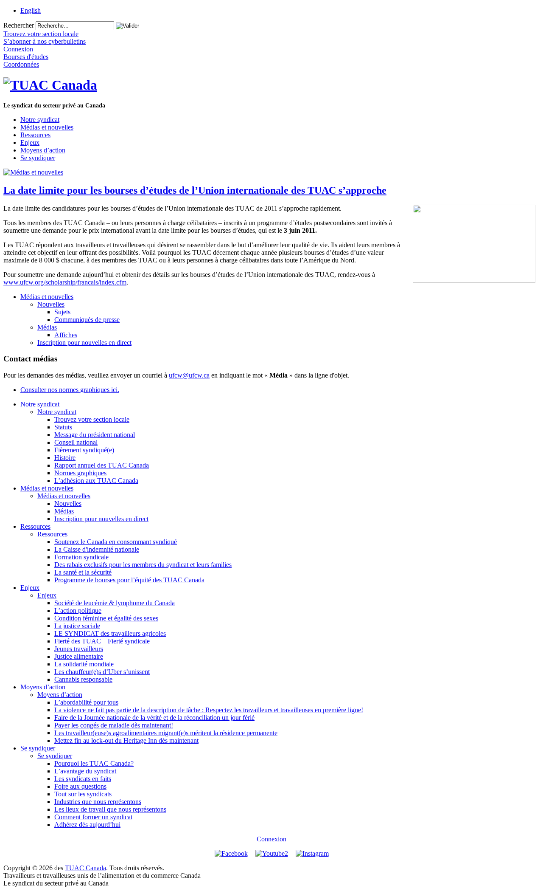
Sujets (62, 312)
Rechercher (18, 25)
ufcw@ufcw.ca (189, 375)
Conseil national (76, 442)
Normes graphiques (80, 473)
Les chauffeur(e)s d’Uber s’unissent (102, 671)
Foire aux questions (80, 786)
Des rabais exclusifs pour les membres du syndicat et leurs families (143, 564)
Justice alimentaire (78, 656)
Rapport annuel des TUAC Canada (101, 465)
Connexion (271, 839)
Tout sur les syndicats (83, 794)
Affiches (65, 334)
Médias (47, 327)
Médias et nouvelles (46, 127)
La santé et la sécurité (83, 572)
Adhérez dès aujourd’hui (87, 824)
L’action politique (77, 610)
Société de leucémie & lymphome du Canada (114, 602)
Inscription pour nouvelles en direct (84, 342)
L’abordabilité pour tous (86, 702)
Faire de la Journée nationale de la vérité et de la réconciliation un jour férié (154, 717)
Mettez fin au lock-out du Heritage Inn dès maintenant (126, 740)
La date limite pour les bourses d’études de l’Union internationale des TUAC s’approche (194, 190)
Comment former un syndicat (93, 817)
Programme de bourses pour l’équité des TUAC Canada (129, 580)
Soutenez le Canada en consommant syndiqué (115, 541)
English (30, 10)
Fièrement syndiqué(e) (84, 450)
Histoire (65, 457)
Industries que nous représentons (97, 801)
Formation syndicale (81, 557)
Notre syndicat (39, 119)
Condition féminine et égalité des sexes (106, 618)
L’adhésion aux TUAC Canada (96, 480)
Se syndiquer (37, 157)
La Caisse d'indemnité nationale (96, 549)
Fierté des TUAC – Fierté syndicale (102, 641)
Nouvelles (50, 304)
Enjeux (29, 142)
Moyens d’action (42, 150)
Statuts (63, 427)
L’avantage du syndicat (85, 771)
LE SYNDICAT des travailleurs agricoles (110, 633)
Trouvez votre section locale (91, 419)
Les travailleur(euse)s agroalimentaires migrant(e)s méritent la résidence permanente (165, 732)
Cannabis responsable (83, 679)
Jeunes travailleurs (78, 648)
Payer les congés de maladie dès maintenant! (113, 725)
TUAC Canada (85, 867)
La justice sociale (77, 625)
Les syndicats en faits (82, 778)
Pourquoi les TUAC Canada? (94, 763)
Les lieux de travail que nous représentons (110, 809)
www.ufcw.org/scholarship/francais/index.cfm (64, 282)
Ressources (35, 134)
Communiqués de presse (87, 319)
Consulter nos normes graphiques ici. (69, 389)
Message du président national (94, 434)
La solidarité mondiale (84, 664)
